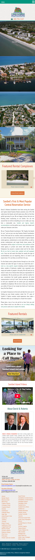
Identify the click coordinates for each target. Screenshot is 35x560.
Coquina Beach (6, 507)
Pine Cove (4, 534)
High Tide (4, 514)
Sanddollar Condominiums (25, 499)
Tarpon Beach (22, 528)
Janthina (4, 519)
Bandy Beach (5, 498)
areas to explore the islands (17, 307)
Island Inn (4, 518)
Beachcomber (6, 500)
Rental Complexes (6, 545)
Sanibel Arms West (23, 507)
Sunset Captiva (22, 526)
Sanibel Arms (22, 505)
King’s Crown (5, 523)
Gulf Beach (5, 510)
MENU (3, 2)
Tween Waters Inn (23, 530)
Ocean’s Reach (6, 530)
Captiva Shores (6, 503)
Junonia (4, 521)
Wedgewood (21, 533)
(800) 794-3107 (6, 479)
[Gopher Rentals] (18, 12)
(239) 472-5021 (15, 479)
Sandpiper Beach (23, 501)
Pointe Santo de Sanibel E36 (17, 334)
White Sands (21, 539)
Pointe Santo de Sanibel (17, 187)
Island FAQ (15, 543)
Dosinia (4, 509)
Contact (14, 545)
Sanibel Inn (21, 508)
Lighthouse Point (6, 525)
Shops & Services (23, 543)
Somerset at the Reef (24, 517)
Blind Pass (5, 501)
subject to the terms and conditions (21, 244)
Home (3, 543)
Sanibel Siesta (22, 512)
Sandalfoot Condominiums (25, 498)
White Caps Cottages (24, 537)
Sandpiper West (22, 503)
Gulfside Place (6, 512)
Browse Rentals (17, 341)
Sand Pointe (21, 496)
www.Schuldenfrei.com (8, 485)
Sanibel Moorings (23, 510)
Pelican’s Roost (6, 532)
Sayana (20, 516)
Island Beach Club (7, 516)
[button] (33, 2)
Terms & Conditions (22, 545)
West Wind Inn (22, 535)
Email (12, 19)
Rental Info (8, 543)
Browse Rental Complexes (17, 193)
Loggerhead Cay (6, 527)
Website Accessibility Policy (7, 552)
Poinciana (4, 536)
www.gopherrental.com (8, 490)
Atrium (3, 496)
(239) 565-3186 (11, 481)
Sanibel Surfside (22, 514)
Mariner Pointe (6, 528)
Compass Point (6, 505)
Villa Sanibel (21, 532)
